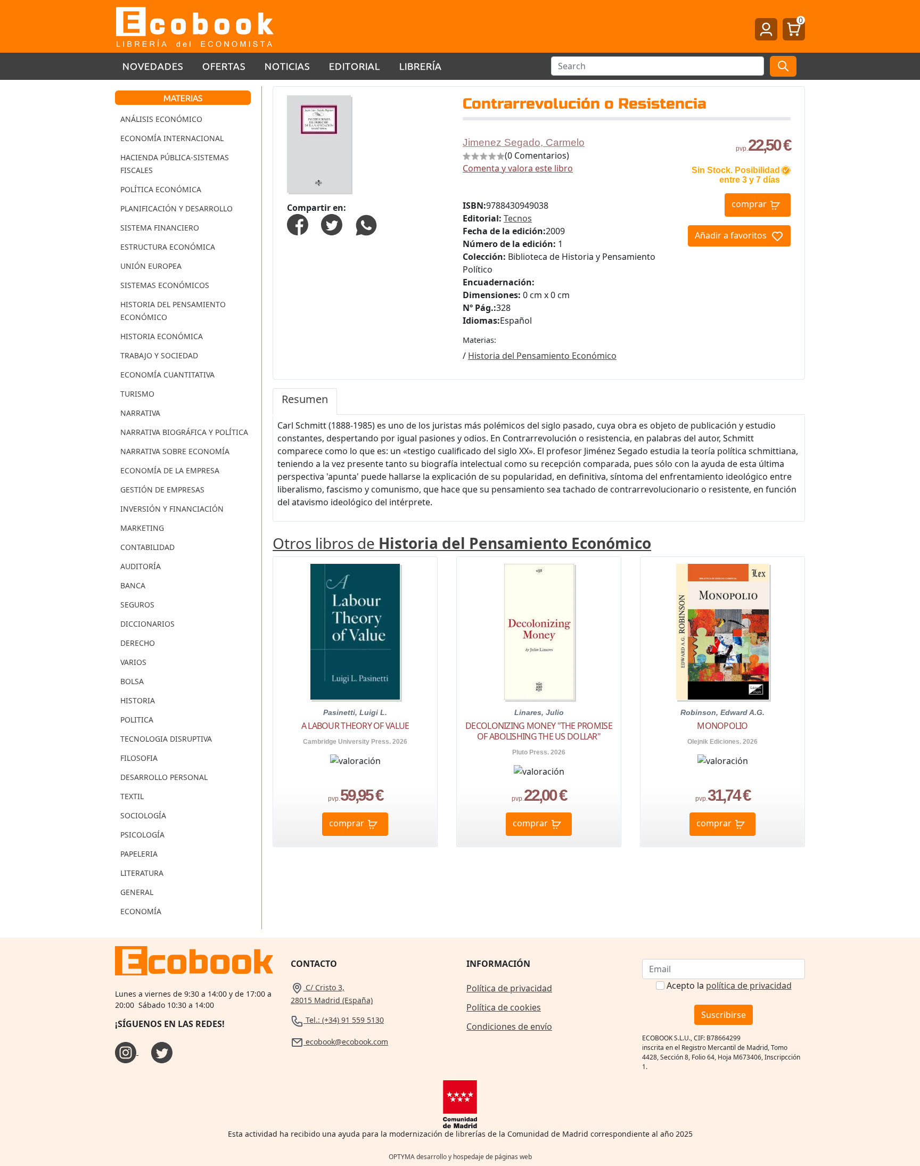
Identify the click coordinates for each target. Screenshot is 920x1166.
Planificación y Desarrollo (176, 208)
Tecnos (518, 218)
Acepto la (729, 985)
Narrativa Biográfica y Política (184, 432)
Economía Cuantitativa (167, 374)
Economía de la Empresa (169, 470)
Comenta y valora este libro (518, 168)
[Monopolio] (722, 631)
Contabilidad (147, 547)
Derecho (137, 643)
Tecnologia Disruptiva (166, 739)
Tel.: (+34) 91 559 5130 (343, 1020)
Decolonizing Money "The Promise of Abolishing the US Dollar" (538, 731)
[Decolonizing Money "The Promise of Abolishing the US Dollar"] (539, 631)
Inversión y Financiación (172, 509)
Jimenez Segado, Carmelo (524, 142)
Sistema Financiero (159, 228)
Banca (132, 585)
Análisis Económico (161, 119)
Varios (133, 662)
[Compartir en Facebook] (297, 223)
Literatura (141, 873)
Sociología (143, 815)
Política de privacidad (509, 988)
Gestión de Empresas (162, 490)
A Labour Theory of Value (355, 725)
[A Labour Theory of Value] (355, 631)
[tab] (305, 401)
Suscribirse (723, 1015)
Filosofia (139, 758)
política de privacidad (749, 985)
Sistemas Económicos (164, 285)
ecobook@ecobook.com (345, 1042)
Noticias (287, 66)
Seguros (137, 605)
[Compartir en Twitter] (331, 223)
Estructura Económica (167, 247)
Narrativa (140, 413)
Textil (132, 796)
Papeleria (139, 854)
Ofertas (223, 66)
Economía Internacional (172, 138)
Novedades (152, 66)
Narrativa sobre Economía (174, 451)
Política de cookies (503, 1007)
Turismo (137, 394)
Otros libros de (462, 543)
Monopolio (722, 725)
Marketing (142, 528)
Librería (420, 66)
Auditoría (140, 566)
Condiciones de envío (509, 1026)
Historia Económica (161, 336)
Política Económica (160, 189)
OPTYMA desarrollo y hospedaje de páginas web (460, 1156)
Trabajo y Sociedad (159, 355)
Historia (137, 700)
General (136, 892)
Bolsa (132, 681)
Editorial (354, 66)
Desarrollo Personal (164, 777)
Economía (140, 911)
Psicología (142, 835)
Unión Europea (151, 266)
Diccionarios (147, 624)
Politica (136, 720)
